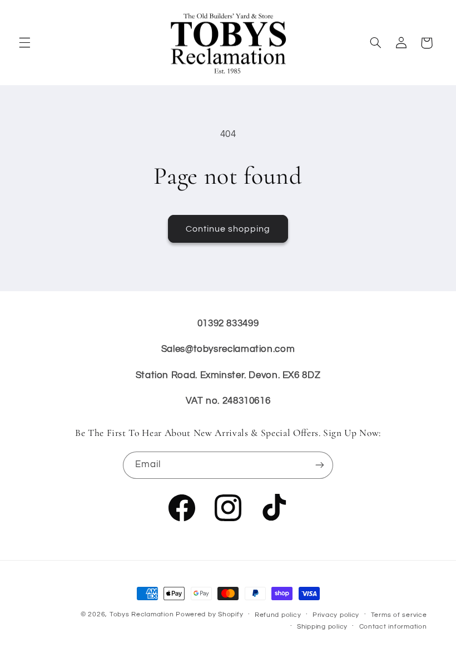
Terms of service (399, 615)
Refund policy (278, 615)
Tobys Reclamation (142, 614)
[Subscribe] (320, 465)
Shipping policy (322, 627)
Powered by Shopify (209, 614)
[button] (24, 43)
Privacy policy (336, 615)
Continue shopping (228, 228)
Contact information (393, 627)
